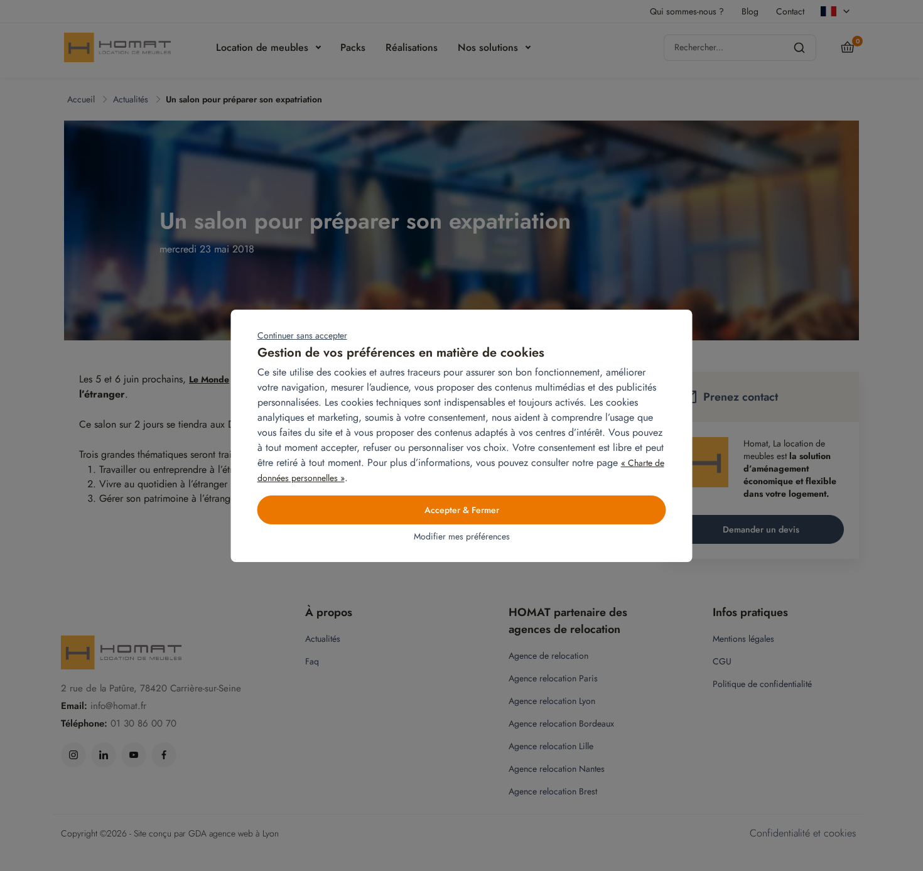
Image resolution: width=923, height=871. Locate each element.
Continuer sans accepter (302, 335)
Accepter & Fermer (461, 510)
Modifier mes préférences (462, 536)
